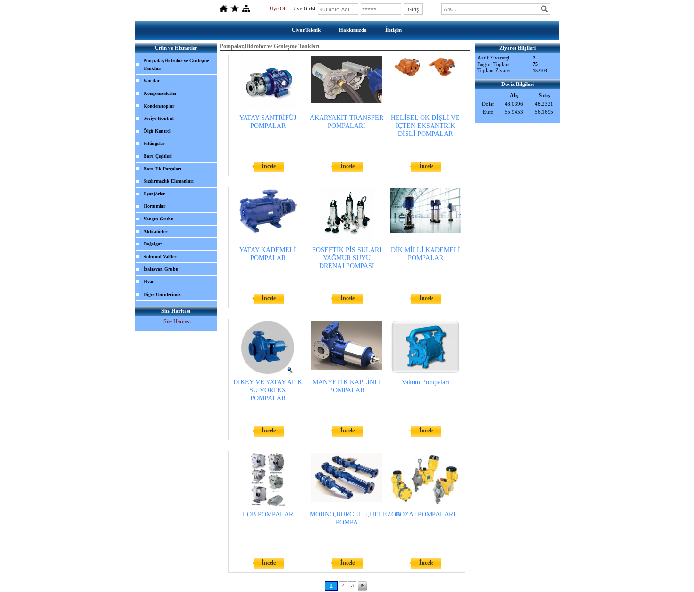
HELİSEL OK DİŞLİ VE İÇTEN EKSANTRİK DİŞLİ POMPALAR (425, 125)
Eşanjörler (154, 193)
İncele (269, 166)
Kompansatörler (160, 93)
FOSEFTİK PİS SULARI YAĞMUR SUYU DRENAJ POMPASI (346, 258)
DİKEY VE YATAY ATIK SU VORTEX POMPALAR (267, 390)
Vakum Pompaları (425, 382)
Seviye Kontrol (159, 118)
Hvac (149, 281)
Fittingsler (154, 143)
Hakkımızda (353, 30)
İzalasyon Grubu (161, 268)
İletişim (393, 30)
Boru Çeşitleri (158, 156)
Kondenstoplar (159, 106)
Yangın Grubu (159, 218)
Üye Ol (277, 8)
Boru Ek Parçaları (162, 168)
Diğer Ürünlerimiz (162, 294)
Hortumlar (154, 206)
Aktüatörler (155, 231)
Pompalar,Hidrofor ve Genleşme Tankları (176, 64)
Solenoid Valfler (160, 256)
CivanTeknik (306, 30)
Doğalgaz (153, 243)
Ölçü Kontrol (157, 131)
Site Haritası (177, 321)
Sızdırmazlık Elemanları (169, 181)
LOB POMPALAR (268, 514)
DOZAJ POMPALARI (425, 514)
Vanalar (152, 80)
